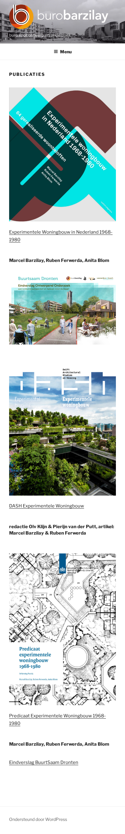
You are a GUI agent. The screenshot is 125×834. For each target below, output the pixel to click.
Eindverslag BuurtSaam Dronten (43, 762)
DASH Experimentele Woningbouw (46, 506)
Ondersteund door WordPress (38, 819)
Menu (66, 51)
